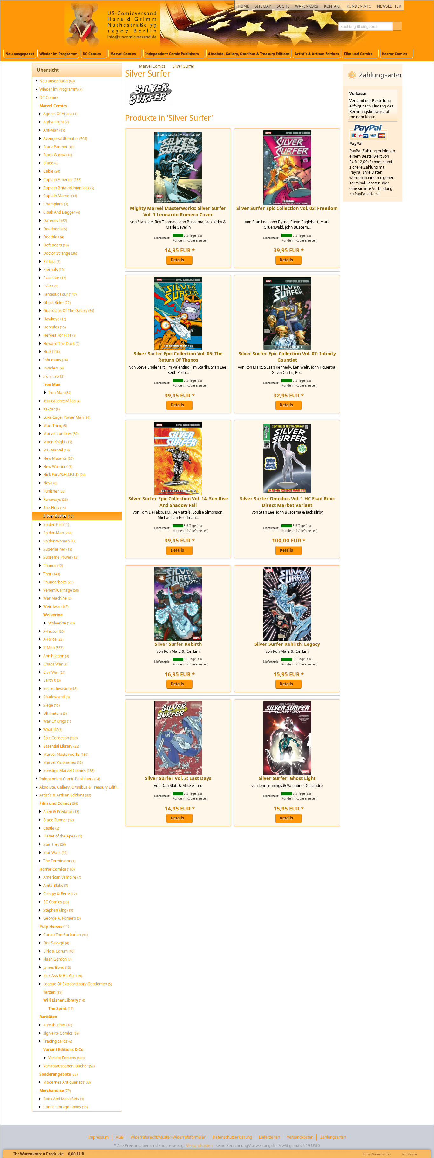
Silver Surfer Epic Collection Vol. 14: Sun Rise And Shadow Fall (178, 501)
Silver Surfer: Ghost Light (287, 778)
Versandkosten (199, 1145)
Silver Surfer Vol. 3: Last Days (178, 778)
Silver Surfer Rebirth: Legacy (287, 644)
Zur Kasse (409, 1154)
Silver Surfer (183, 66)
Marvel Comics (152, 66)
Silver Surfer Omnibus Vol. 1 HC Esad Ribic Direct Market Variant (287, 501)
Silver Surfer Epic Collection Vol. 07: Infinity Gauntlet (287, 356)
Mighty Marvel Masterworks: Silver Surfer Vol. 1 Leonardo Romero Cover (178, 211)
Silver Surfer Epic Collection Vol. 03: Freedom (287, 208)
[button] (397, 26)
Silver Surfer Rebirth (178, 644)
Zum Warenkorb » (377, 1154)
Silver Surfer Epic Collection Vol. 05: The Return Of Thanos (178, 356)
